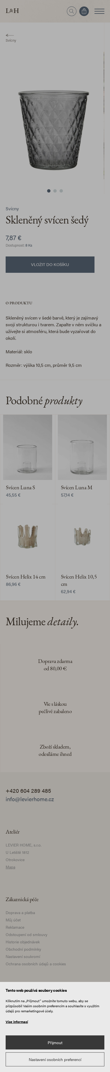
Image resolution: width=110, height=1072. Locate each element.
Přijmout (55, 1042)
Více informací (17, 1021)
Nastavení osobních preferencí (55, 1059)
